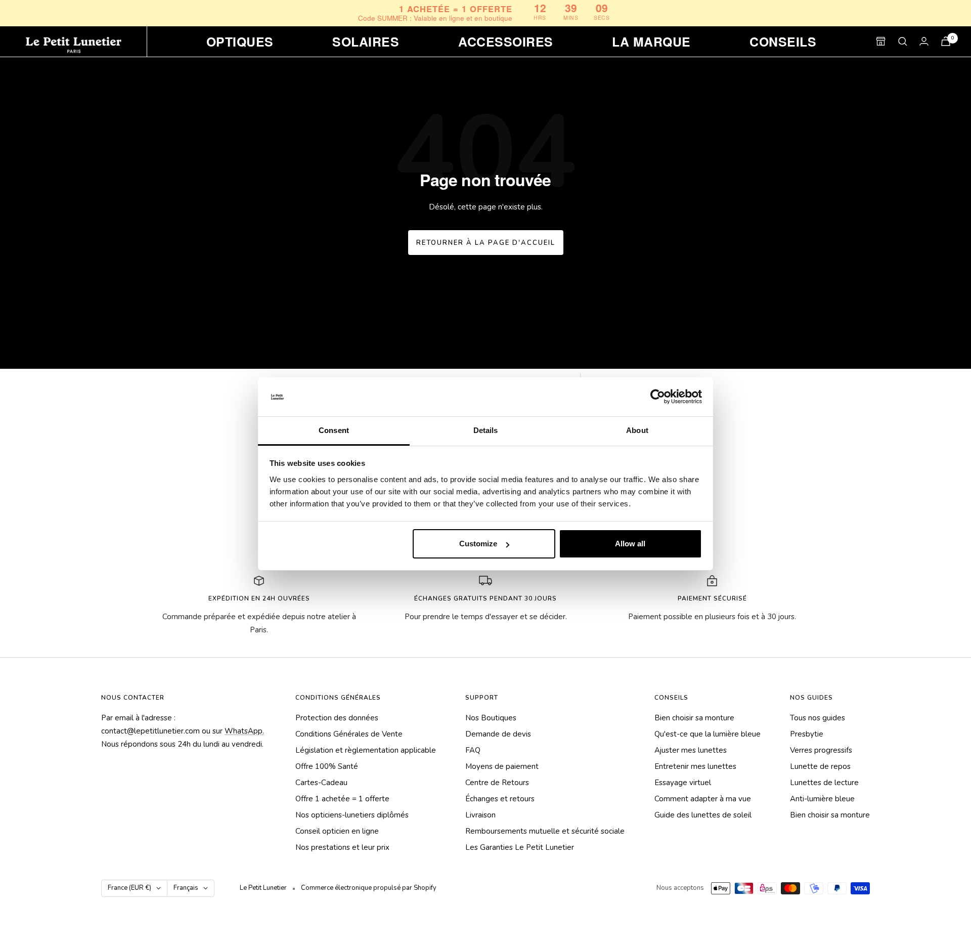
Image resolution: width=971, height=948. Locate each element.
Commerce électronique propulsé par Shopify (368, 887)
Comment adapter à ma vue (702, 799)
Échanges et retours (500, 799)
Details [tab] (485, 430)
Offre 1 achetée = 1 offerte (342, 799)
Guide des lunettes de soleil (703, 815)
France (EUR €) (129, 887)
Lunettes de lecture (824, 783)
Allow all (630, 543)
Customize (478, 543)
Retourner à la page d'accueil (485, 242)
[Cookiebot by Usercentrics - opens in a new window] (657, 397)
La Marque (651, 41)
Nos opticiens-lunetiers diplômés (352, 815)
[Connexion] (924, 41)
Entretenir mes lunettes (695, 766)
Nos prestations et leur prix (342, 847)
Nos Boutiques (490, 718)
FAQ (472, 750)
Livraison (480, 815)
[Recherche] (902, 41)
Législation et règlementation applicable (365, 750)
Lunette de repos (820, 766)
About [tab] (637, 430)
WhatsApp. (244, 731)
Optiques (240, 41)
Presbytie (806, 734)
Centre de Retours (497, 783)
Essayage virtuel (682, 783)
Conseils (782, 41)
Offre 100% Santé (326, 766)
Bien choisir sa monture (694, 718)
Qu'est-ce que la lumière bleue (707, 734)
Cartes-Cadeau (321, 783)
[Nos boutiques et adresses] (880, 41)
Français (185, 887)
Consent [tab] (334, 430)
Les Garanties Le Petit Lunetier (519, 847)
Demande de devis (498, 734)
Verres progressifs (821, 750)
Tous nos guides (817, 718)
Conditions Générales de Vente (349, 734)
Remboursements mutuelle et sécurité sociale (545, 831)
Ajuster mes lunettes (690, 750)
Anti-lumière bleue (822, 799)
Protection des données (336, 718)
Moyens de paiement (502, 766)
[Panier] (946, 41)
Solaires (365, 41)
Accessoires (505, 41)
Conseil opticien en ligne (337, 831)
